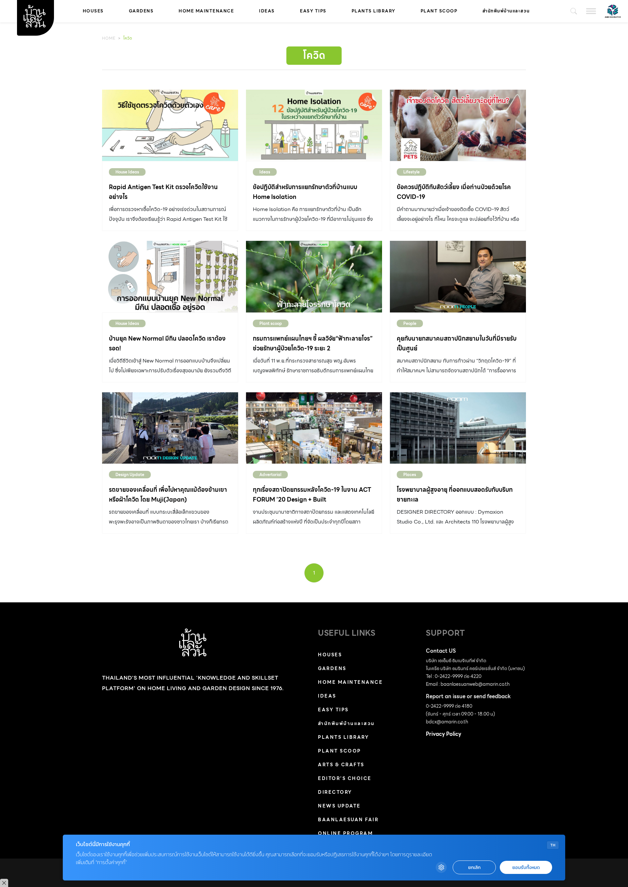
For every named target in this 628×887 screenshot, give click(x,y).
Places (409, 474)
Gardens (141, 11)
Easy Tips (313, 11)
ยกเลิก (474, 867)
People (409, 323)
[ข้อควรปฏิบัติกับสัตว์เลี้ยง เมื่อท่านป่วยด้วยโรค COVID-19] (458, 125)
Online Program (345, 833)
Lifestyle (411, 172)
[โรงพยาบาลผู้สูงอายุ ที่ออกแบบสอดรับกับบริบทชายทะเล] (458, 428)
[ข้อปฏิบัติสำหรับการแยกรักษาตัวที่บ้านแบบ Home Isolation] (314, 125)
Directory (335, 792)
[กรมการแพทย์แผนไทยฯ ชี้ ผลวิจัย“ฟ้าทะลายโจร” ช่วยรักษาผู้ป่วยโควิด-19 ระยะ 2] (314, 276)
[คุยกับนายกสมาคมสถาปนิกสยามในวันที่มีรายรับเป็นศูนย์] (458, 276)
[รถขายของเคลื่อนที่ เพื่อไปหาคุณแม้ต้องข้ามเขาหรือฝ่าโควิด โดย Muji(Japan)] (170, 428)
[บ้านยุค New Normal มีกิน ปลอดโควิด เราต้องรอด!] (170, 276)
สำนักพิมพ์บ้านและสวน (506, 11)
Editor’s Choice (345, 778)
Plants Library (373, 11)
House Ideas (127, 172)
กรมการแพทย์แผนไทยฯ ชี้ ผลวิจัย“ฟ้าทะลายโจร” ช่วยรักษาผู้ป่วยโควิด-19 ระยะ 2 (313, 343)
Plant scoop (439, 11)
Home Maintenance (206, 11)
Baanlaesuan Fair (348, 819)
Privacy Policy (443, 734)
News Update (339, 805)
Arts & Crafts (341, 764)
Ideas (267, 11)
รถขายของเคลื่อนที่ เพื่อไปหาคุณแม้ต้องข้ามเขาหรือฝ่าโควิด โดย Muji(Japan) (168, 494)
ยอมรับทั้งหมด (526, 867)
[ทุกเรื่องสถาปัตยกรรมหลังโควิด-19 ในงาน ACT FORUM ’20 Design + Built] (314, 428)
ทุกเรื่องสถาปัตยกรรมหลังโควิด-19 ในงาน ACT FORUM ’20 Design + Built (312, 494)
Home (108, 38)
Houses (93, 11)
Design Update (129, 474)
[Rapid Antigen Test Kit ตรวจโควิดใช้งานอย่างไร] (170, 125)
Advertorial (270, 474)
